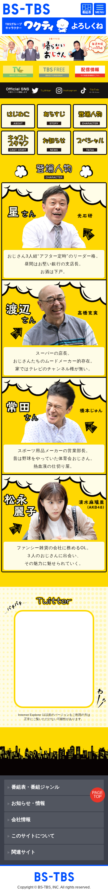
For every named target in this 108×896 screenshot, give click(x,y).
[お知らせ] (54, 142)
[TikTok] (90, 90)
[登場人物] (90, 116)
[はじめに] (18, 116)
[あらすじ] (54, 116)
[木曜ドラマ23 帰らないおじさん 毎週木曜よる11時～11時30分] (54, 48)
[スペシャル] (90, 142)
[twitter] (42, 90)
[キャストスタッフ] (18, 142)
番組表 (87, 9)
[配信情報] (90, 72)
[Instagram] (66, 90)
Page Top (97, 794)
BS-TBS (26, 6)
